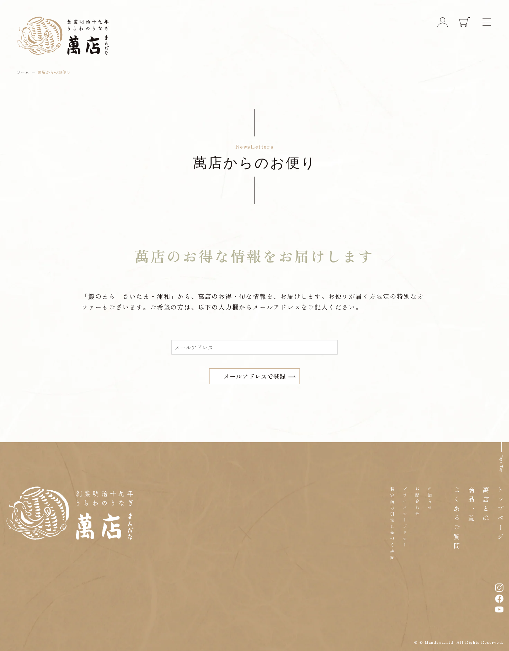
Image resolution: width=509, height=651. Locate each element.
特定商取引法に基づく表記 (392, 524)
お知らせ (429, 499)
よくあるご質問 (456, 519)
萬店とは (485, 505)
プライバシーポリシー (405, 518)
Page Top (501, 464)
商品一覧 (471, 505)
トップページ (500, 515)
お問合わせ (417, 502)
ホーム (23, 72)
